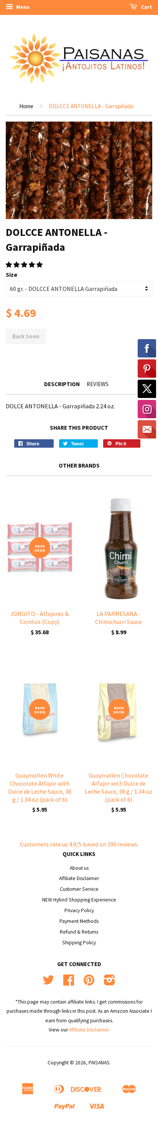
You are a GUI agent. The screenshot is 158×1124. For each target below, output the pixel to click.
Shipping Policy (79, 942)
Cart (146, 6)
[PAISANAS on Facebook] (68, 982)
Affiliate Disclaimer (79, 878)
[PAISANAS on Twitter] (48, 982)
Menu (22, 6)
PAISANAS (99, 1062)
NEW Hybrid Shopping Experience (79, 900)
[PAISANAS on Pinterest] (89, 982)
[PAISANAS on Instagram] (109, 982)
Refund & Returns (79, 932)
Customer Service (79, 889)
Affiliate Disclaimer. (89, 1030)
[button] (25, 264)
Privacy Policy (79, 910)
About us (79, 868)
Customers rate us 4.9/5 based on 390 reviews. (79, 844)
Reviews (98, 384)
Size (11, 274)
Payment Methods (79, 921)
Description (62, 384)
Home (26, 106)
